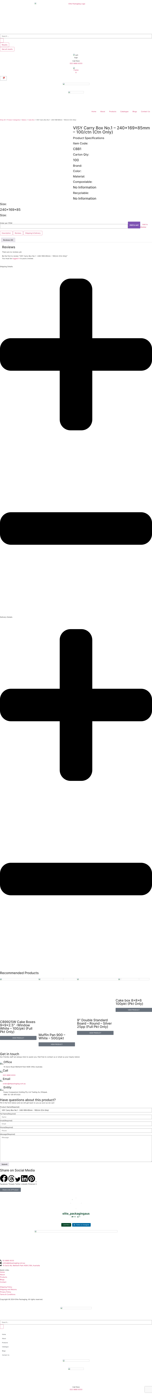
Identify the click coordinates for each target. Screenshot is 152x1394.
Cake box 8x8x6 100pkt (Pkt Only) (129, 1002)
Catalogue (124, 111)
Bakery (24, 120)
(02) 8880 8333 (76, 63)
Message (7, 1134)
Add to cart (134, 225)
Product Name (9, 1107)
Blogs (135, 111)
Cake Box (31, 120)
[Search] (2, 1326)
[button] (146, 225)
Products (112, 111)
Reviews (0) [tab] (8, 240)
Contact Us (145, 111)
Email (6, 1120)
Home (94, 111)
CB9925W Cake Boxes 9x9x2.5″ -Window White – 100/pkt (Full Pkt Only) (17, 1027)
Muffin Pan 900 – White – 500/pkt (52, 1036)
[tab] (6, 233)
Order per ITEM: (6, 223)
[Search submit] (2, 40)
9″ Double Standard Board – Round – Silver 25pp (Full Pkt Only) (94, 1023)
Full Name (8, 1114)
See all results (7, 49)
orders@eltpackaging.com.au (14, 1084)
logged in (16, 258)
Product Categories (13, 120)
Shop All (2, 120)
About (102, 111)
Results (4, 45)
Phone (6, 1127)
